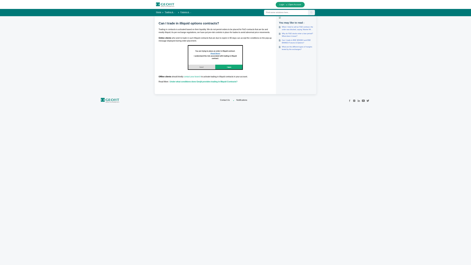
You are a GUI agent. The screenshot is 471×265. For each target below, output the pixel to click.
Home (158, 12)
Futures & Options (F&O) (191, 12)
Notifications (241, 100)
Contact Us (225, 100)
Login (281, 5)
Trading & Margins (173, 12)
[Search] (311, 12)
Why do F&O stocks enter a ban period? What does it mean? (297, 35)
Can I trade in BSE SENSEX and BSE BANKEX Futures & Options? (296, 41)
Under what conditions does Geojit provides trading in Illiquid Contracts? (203, 82)
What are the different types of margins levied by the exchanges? (297, 48)
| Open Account (294, 5)
